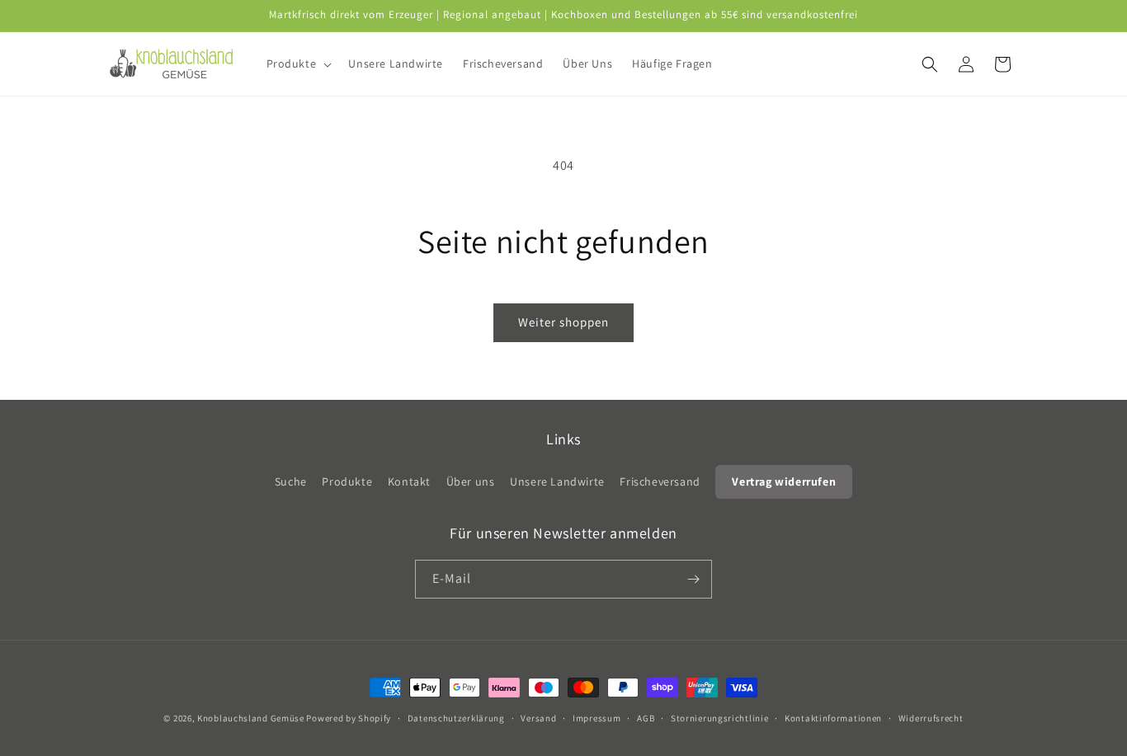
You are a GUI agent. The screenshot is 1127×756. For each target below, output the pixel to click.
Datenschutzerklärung (456, 718)
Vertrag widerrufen (784, 481)
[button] (298, 63)
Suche (291, 481)
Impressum (596, 718)
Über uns (470, 481)
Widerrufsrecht (931, 718)
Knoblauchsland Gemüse (250, 718)
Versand (538, 718)
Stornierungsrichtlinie (719, 718)
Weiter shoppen (563, 322)
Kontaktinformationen (833, 718)
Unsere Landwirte (557, 481)
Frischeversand (660, 481)
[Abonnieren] (693, 579)
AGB (645, 718)
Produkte (347, 481)
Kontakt (409, 481)
